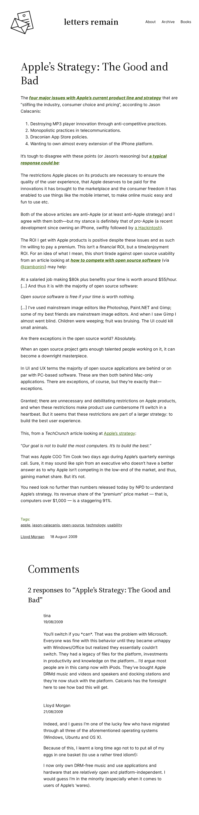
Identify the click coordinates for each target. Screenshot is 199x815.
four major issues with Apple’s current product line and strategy (95, 97)
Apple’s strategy (119, 433)
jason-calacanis (46, 525)
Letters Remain (91, 22)
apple (25, 525)
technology (95, 525)
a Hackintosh (147, 227)
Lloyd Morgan (32, 536)
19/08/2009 (53, 622)
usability (114, 525)
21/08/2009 (53, 711)
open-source (73, 525)
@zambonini (33, 266)
